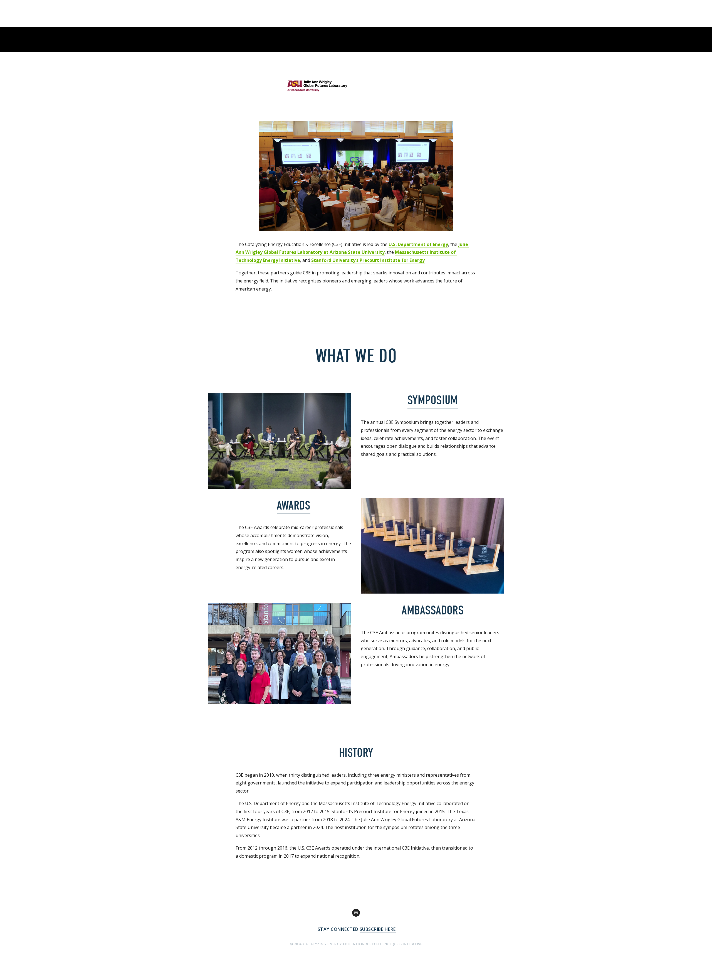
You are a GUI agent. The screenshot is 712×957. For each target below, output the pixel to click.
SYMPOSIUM (432, 400)
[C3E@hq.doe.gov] (356, 913)
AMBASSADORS (433, 610)
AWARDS (293, 505)
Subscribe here (378, 929)
